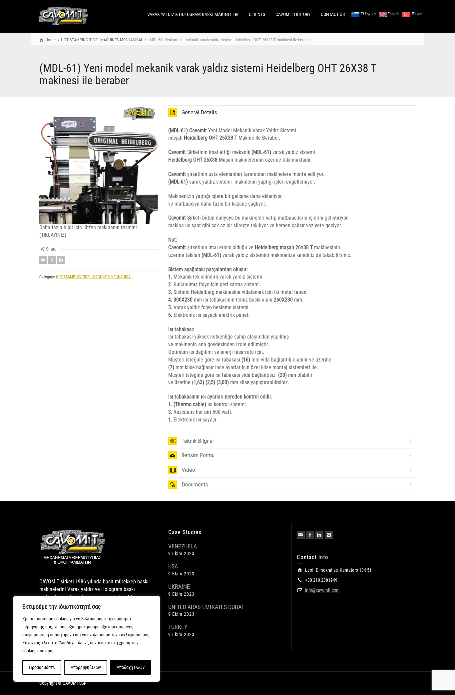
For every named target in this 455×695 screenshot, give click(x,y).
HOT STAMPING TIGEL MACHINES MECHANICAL (94, 277)
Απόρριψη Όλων (86, 667)
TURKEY (177, 626)
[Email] (43, 260)
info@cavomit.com (322, 590)
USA (173, 566)
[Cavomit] (63, 16)
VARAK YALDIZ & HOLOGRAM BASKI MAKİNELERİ (192, 14)
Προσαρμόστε (42, 667)
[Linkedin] (61, 260)
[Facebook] (52, 260)
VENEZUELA (182, 546)
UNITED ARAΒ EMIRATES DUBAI (205, 606)
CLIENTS (257, 14)
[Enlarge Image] (98, 164)
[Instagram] (329, 535)
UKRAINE (179, 586)
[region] (86, 639)
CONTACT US (333, 14)
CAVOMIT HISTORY (292, 14)
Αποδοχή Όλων (131, 667)
